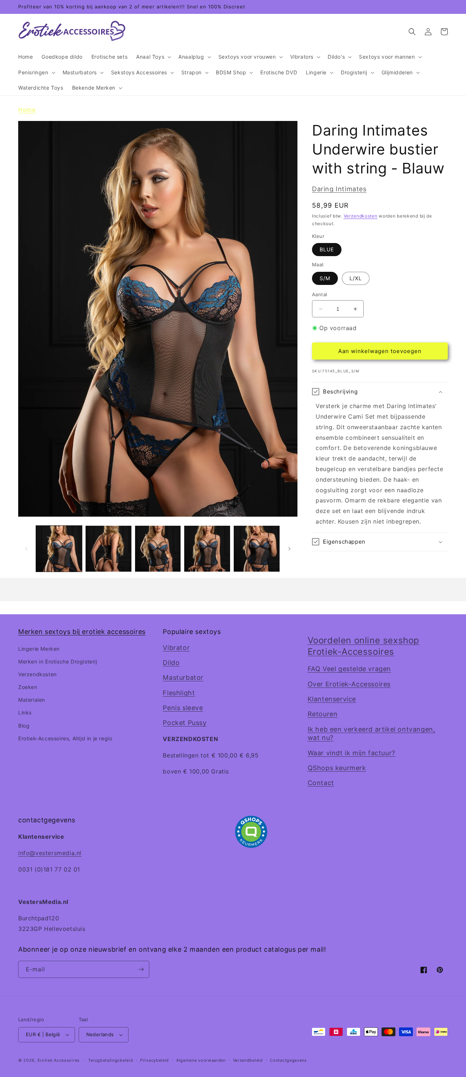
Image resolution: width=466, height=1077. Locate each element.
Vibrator (176, 647)
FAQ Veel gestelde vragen (349, 669)
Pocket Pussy (184, 723)
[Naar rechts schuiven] (289, 549)
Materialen (31, 700)
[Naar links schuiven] (26, 549)
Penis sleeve (183, 708)
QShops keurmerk (337, 768)
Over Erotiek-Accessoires (349, 684)
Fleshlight (179, 693)
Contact (321, 783)
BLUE (327, 249)
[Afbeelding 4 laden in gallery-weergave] (207, 549)
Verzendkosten (361, 216)
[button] (153, 56)
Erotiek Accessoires (58, 1060)
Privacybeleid (154, 1060)
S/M (325, 278)
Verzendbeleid (248, 1060)
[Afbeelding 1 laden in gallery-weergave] (59, 549)
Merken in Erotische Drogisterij (57, 661)
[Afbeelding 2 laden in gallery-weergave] (108, 549)
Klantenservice (332, 699)
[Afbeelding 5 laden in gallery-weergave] (257, 549)
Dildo (171, 662)
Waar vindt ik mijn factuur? (351, 753)
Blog (23, 725)
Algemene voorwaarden (201, 1060)
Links (25, 712)
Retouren (323, 714)
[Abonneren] (141, 969)
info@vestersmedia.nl (50, 853)
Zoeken (27, 687)
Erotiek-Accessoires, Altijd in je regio (65, 738)
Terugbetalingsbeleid (110, 1060)
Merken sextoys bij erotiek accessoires (82, 631)
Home (26, 109)
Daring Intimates (339, 189)
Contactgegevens (288, 1060)
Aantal (319, 294)
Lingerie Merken (39, 649)
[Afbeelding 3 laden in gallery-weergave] (158, 549)
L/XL (356, 278)
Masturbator (183, 677)
